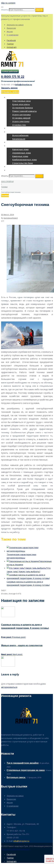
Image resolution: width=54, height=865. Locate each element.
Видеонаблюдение (18, 166)
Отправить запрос (10, 91)
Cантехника (14, 132)
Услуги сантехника (21, 114)
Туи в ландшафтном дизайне (23, 763)
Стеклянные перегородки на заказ (26, 770)
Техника (4, 187)
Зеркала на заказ (15, 24)
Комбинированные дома (24, 159)
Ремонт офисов (16, 128)
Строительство (16, 146)
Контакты (12, 170)
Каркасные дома (20, 149)
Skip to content (8, 2)
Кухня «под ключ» (21, 104)
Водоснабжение (20, 135)
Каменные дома (20, 156)
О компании (12, 34)
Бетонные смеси (16, 777)
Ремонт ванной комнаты (24, 111)
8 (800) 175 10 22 (12, 76)
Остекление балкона (22, 107)
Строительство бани (22, 163)
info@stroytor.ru (23, 84)
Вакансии (11, 28)
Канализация (18, 138)
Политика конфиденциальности (15, 849)
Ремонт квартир (16, 97)
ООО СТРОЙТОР (7, 181)
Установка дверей (21, 117)
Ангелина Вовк (10, 218)
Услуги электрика (20, 121)
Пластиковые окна (21, 100)
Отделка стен (19, 124)
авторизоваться (9, 687)
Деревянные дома (21, 152)
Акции (10, 31)
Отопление (13, 142)
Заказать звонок (9, 88)
